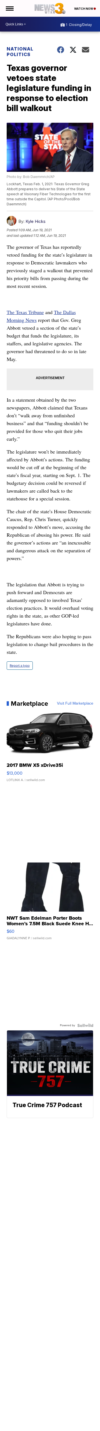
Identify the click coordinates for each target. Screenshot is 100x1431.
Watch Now (84, 8)
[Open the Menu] (9, 8)
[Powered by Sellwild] (85, 1025)
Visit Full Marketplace (75, 703)
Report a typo (20, 665)
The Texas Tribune (25, 312)
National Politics (20, 51)
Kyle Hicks (36, 221)
